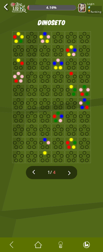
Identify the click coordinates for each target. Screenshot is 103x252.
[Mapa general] (39, 244)
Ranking (96, 12)
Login (91, 4)
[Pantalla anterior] (14, 244)
